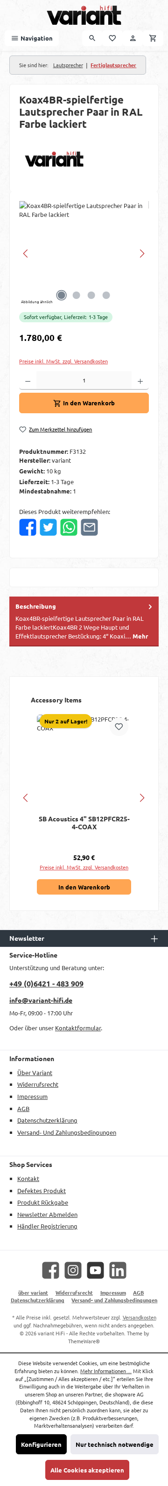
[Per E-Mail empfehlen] (89, 527)
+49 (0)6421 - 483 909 (46, 983)
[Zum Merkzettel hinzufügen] (119, 726)
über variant (34, 1072)
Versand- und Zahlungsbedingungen (66, 1132)
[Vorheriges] (26, 253)
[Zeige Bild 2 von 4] (76, 295)
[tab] (84, 621)
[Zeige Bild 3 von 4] (91, 295)
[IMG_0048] (84, 253)
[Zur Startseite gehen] (84, 15)
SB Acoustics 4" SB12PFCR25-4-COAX (84, 823)
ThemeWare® (84, 1341)
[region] (84, 253)
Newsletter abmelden (47, 1214)
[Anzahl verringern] (27, 380)
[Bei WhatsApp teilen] (68, 527)
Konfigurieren (41, 1444)
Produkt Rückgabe (42, 1202)
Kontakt (28, 1178)
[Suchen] (92, 38)
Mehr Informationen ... (106, 1371)
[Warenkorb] (153, 38)
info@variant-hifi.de (40, 1000)
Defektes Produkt (41, 1190)
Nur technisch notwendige (115, 1444)
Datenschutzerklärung (47, 1120)
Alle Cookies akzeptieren (87, 1470)
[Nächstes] (142, 253)
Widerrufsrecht (37, 1084)
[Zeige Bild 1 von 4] (61, 295)
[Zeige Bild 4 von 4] (106, 295)
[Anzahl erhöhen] (140, 380)
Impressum (32, 1096)
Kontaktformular (78, 1028)
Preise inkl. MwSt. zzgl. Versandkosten (63, 361)
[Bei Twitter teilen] (48, 527)
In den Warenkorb (84, 887)
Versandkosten (139, 1317)
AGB (23, 1108)
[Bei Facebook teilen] (27, 527)
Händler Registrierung (47, 1226)
